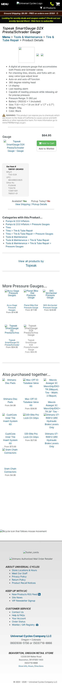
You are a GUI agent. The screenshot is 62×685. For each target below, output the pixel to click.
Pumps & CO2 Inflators (17, 221)
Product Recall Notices (24, 583)
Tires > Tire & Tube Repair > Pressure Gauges (29, 233)
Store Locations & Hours (24, 570)
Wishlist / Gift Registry (24, 624)
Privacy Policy (19, 576)
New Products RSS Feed (25, 594)
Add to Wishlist (46, 148)
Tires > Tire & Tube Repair (19, 230)
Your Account (19, 618)
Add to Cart (47, 143)
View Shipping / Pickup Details (31, 204)
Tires (8, 227)
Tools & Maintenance (28, 37)
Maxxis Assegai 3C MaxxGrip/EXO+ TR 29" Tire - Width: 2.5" (52, 408)
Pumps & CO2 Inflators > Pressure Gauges (28, 224)
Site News (17, 597)
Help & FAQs (18, 615)
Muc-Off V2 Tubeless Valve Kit (31, 402)
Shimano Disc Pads (10, 400)
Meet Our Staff (19, 573)
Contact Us (18, 612)
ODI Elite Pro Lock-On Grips (31, 435)
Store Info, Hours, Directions (31, 666)
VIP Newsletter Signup (23, 600)
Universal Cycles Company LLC (31, 636)
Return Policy (19, 579)
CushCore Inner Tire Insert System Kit (10, 438)
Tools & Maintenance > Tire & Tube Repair (27, 240)
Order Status (18, 621)
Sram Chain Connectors (10, 470)
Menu (6, 37)
